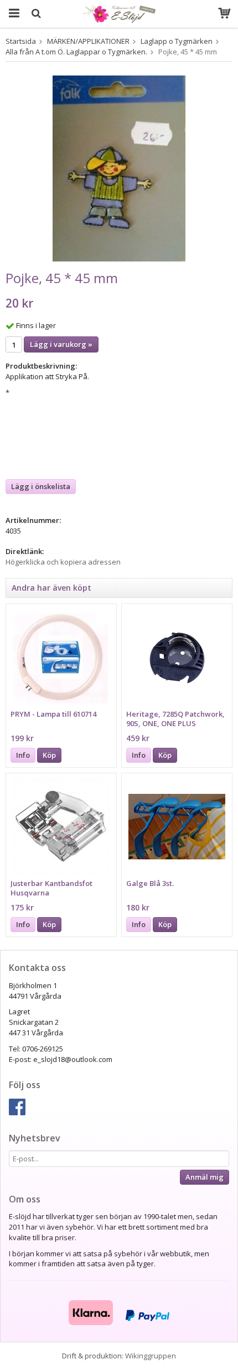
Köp (49, 755)
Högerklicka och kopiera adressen (63, 562)
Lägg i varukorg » (61, 344)
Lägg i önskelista (40, 486)
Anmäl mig (204, 1177)
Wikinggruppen (150, 1356)
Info (23, 755)
